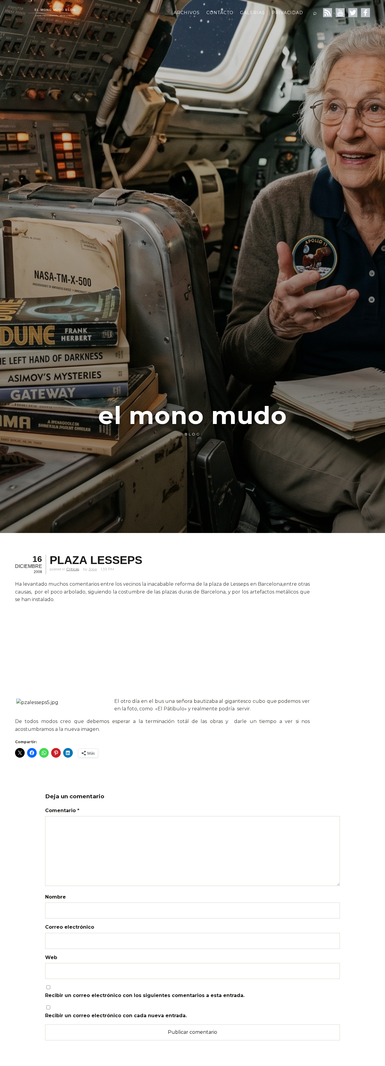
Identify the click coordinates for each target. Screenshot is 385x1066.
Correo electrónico (69, 927)
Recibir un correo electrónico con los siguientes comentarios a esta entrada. (145, 995)
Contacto (219, 12)
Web (51, 957)
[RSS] (327, 12)
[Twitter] (352, 12)
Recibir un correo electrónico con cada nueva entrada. (116, 1015)
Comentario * (62, 810)
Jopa (92, 569)
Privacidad (287, 12)
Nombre (55, 897)
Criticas (72, 569)
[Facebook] (365, 12)
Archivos (187, 12)
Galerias (252, 12)
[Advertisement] (162, 650)
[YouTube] (340, 12)
